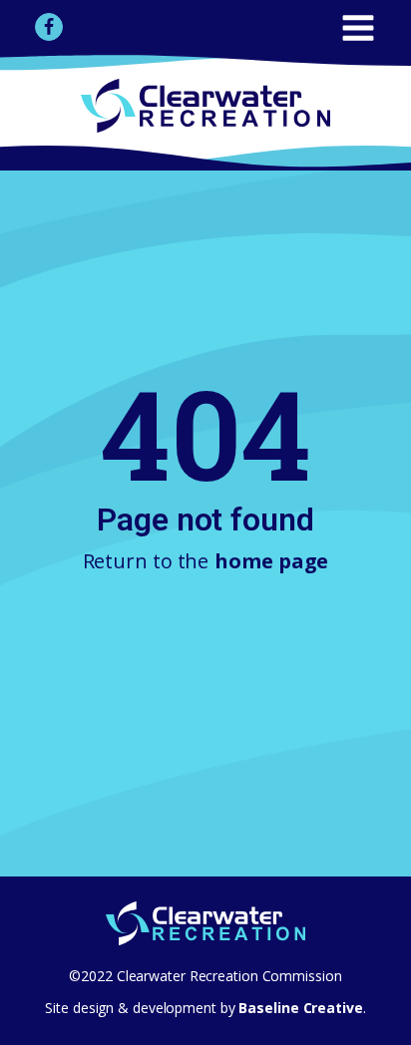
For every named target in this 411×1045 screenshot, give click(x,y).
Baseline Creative (299, 1007)
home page (271, 560)
